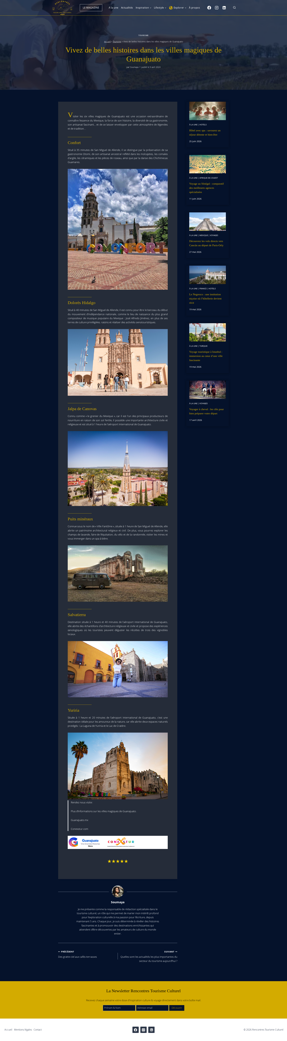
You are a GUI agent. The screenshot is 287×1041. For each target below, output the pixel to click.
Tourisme (143, 35)
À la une (113, 7)
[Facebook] (209, 7)
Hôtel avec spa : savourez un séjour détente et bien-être (204, 132)
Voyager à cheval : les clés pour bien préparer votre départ (206, 411)
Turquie (203, 346)
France (203, 288)
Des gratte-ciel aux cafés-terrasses (77, 954)
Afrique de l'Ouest (208, 177)
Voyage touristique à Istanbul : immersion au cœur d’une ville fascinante (206, 356)
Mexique (203, 235)
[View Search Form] (234, 7)
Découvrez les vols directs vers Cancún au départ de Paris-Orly (206, 243)
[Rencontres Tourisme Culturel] (62, 7)
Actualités (127, 7)
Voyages (214, 235)
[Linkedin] (224, 7)
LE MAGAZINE (91, 7)
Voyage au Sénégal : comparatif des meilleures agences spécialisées (206, 188)
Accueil (107, 41)
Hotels (203, 124)
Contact (38, 1029)
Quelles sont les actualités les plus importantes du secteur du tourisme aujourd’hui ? (148, 956)
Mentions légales (23, 1029)
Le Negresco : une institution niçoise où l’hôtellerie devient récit (205, 298)
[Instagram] (216, 7)
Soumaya (134, 67)
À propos (194, 7)
